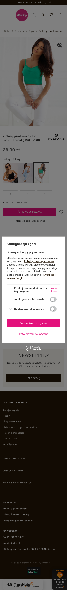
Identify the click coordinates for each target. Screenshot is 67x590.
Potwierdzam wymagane (33, 333)
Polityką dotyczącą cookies (39, 261)
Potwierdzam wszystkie (33, 323)
